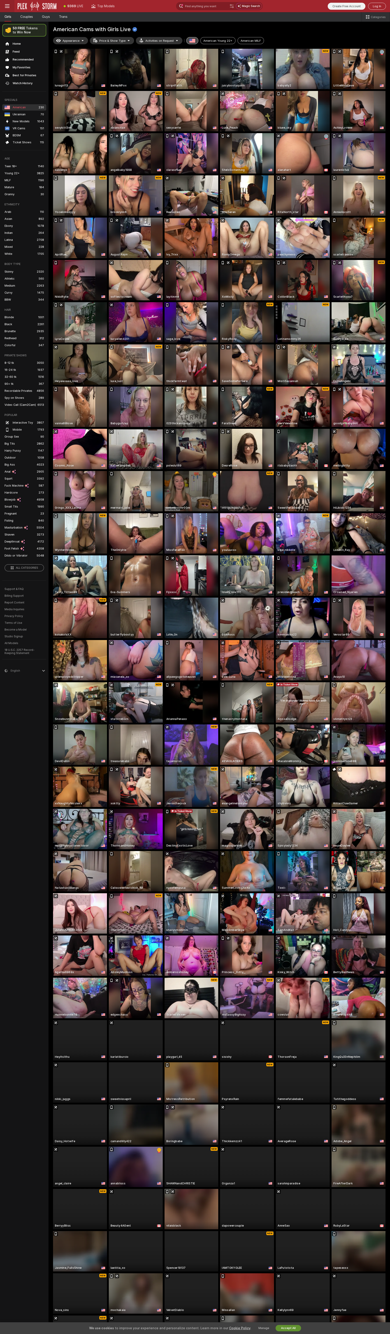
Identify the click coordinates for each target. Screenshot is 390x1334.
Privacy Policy (14, 616)
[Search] (232, 6)
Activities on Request (159, 40)
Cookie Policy (239, 1328)
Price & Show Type (112, 40)
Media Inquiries (14, 609)
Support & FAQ (14, 589)
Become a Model (16, 629)
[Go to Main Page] (37, 6)
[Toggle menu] (7, 6)
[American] (192, 40)
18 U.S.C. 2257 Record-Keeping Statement (20, 651)
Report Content (14, 602)
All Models (11, 643)
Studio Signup (14, 636)
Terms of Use (13, 622)
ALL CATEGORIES (27, 567)
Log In (377, 6)
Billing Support (14, 595)
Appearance (71, 40)
